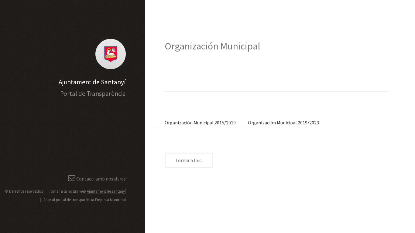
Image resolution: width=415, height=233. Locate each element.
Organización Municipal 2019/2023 (283, 123)
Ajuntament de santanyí (106, 191)
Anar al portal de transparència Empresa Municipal (84, 199)
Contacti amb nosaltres (101, 179)
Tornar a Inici (189, 160)
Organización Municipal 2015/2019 (200, 123)
